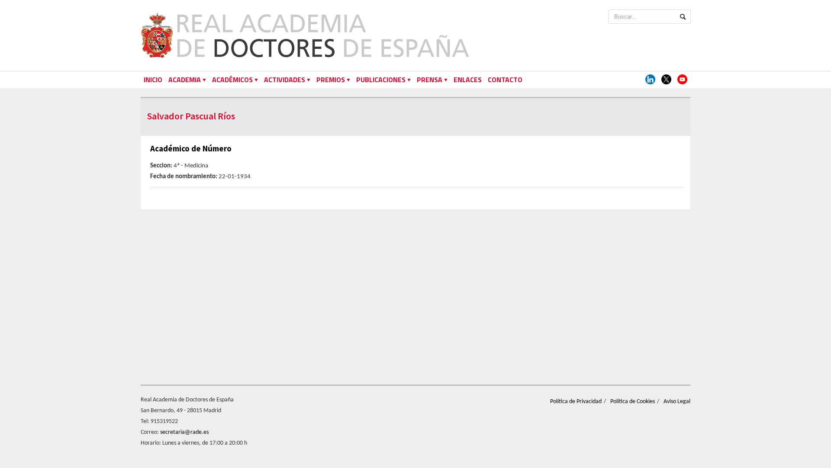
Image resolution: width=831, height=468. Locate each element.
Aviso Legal (677, 401)
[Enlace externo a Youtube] (682, 79)
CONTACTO (505, 79)
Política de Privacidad (576, 401)
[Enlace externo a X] (666, 79)
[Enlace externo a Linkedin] (650, 79)
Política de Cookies (632, 401)
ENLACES (468, 79)
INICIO (153, 79)
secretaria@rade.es (184, 432)
